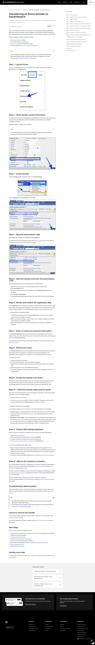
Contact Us (32, 624)
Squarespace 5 (32, 630)
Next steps (68, 48)
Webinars (47, 628)
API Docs (62, 624)
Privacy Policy (81, 636)
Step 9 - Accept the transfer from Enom (75, 32)
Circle (61, 626)
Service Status (32, 626)
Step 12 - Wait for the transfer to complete (76, 41)
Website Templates (82, 624)
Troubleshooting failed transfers (74, 44)
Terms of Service (81, 634)
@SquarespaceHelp (33, 628)
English (8, 627)
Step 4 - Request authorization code (75, 21)
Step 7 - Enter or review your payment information (78, 28)
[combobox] (51, 26)
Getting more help (70, 50)
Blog (46, 630)
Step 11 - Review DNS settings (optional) (76, 39)
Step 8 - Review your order (72, 30)
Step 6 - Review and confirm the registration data (78, 26)
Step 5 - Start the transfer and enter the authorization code (79, 23)
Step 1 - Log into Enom (71, 15)
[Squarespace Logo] (6, 622)
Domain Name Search (82, 628)
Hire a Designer (49, 626)
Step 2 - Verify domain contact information (76, 17)
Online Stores (80, 630)
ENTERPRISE (62, 630)
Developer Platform (65, 628)
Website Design (81, 626)
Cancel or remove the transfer (73, 46)
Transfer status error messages (74, 37)
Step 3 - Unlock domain (72, 19)
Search (92, 2)
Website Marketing (82, 632)
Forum (47, 624)
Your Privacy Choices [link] (84, 638)
